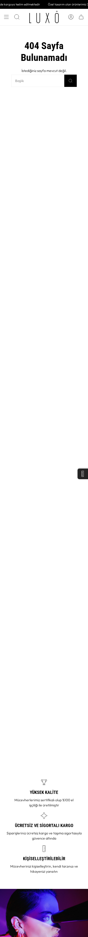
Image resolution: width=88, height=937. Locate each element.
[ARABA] (81, 17)
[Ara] (70, 81)
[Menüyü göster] (6, 17)
